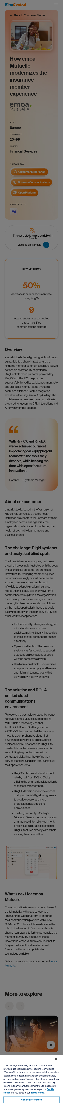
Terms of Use (37, 1092)
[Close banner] (56, 1059)
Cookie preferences (31, 1099)
